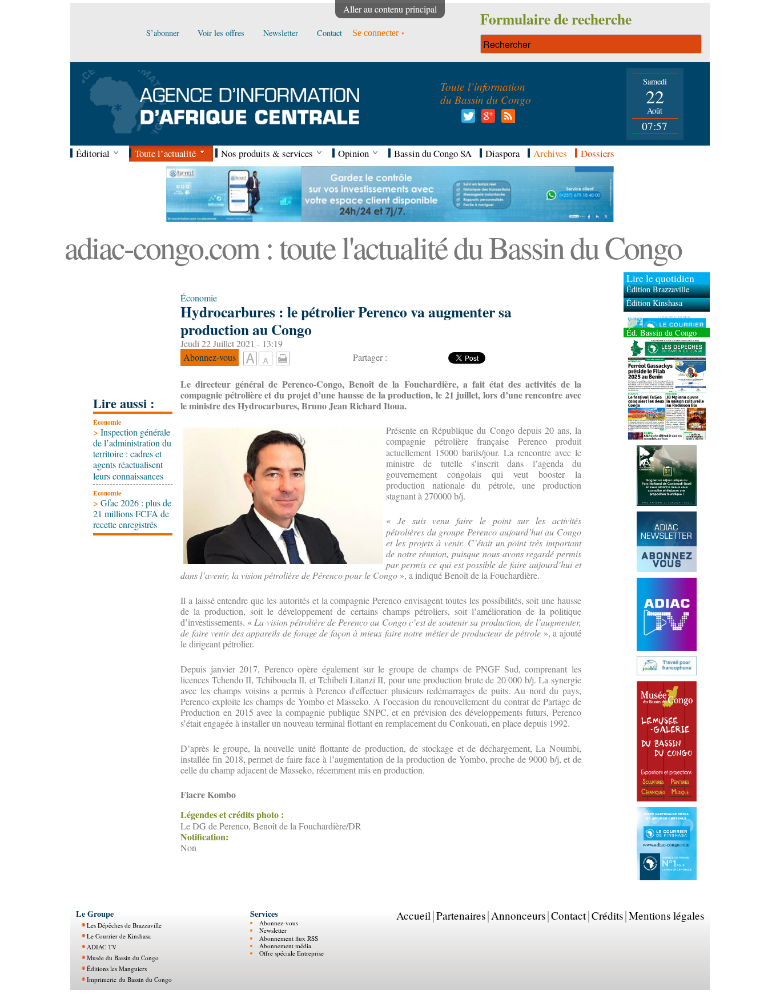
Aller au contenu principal (390, 9)
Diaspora (502, 153)
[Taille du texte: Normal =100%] (265, 359)
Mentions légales (666, 915)
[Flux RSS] (506, 119)
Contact (568, 915)
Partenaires (460, 915)
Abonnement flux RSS (288, 937)
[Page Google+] (486, 119)
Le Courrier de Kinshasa (119, 936)
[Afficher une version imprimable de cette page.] (282, 357)
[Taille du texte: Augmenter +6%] (250, 359)
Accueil (413, 915)
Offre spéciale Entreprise (291, 953)
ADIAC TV (101, 946)
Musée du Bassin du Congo (123, 957)
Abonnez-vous (278, 923)
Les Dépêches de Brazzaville (124, 925)
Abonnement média (285, 945)
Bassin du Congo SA (433, 153)
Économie (107, 422)
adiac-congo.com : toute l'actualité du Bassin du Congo (373, 246)
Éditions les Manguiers (117, 968)
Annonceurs (518, 915)
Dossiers (597, 153)
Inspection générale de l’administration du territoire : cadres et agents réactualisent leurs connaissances (132, 454)
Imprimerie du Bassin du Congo (129, 979)
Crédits (607, 915)
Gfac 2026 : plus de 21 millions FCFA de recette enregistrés (132, 513)
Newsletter (273, 930)
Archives (550, 153)
